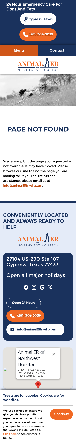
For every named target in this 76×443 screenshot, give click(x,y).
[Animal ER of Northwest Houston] (38, 64)
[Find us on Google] (42, 287)
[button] (38, 384)
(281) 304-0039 (41, 34)
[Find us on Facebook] (26, 287)
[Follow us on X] (50, 287)
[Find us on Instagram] (34, 287)
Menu (19, 50)
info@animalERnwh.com (22, 186)
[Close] (53, 354)
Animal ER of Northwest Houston (31, 358)
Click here (10, 434)
